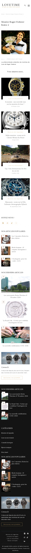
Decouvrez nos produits (11, 377)
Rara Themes (18, 548)
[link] (16, 223)
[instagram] (7, 223)
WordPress (15, 550)
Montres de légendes (15, 132)
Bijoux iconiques (6, 447)
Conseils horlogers (7, 442)
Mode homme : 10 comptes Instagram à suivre (19, 250)
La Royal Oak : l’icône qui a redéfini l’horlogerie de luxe (18, 406)
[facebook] (3, 223)
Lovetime (14, 546)
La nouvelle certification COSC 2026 (15, 346)
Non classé (4, 452)
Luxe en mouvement (15, 98)
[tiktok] (12, 223)
